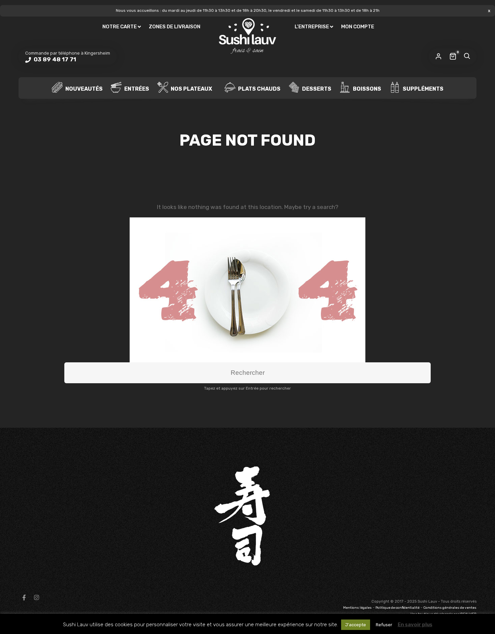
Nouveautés (83, 88)
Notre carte (119, 27)
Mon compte (357, 27)
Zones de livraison (174, 27)
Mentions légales (357, 608)
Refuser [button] (384, 624)
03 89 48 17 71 (54, 59)
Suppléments (422, 88)
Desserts (316, 88)
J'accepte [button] (355, 624)
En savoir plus (415, 625)
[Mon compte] (438, 57)
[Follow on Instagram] (36, 597)
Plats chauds (258, 88)
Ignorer (489, 10)
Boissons (366, 88)
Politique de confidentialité (397, 608)
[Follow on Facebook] (24, 597)
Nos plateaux (191, 88)
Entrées (136, 88)
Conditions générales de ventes (449, 608)
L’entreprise (312, 27)
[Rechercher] (467, 57)
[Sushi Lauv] (247, 36)
